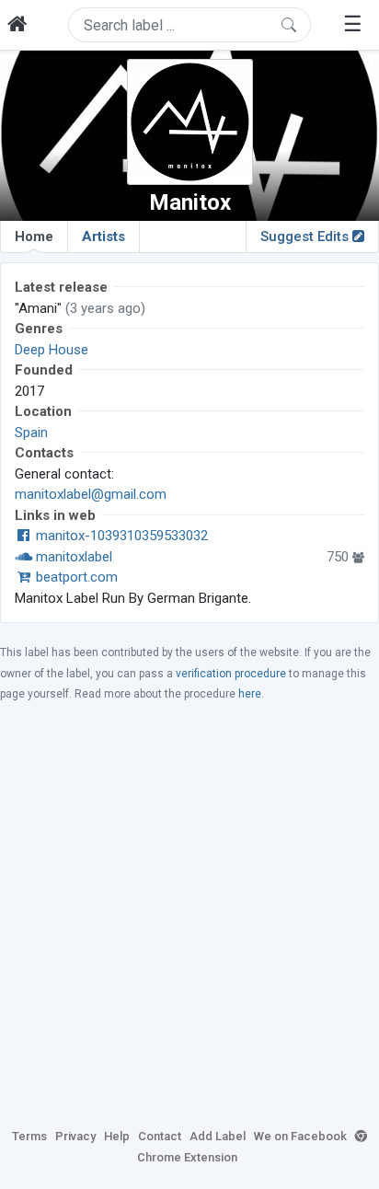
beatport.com (75, 577)
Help (117, 1136)
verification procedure (231, 673)
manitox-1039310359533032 (120, 535)
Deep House (51, 349)
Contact (159, 1136)
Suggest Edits (306, 236)
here (249, 693)
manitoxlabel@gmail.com (91, 494)
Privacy (75, 1136)
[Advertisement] (189, 913)
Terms (29, 1136)
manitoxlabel (72, 556)
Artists (103, 236)
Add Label (218, 1136)
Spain (31, 432)
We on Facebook (300, 1136)
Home (34, 236)
